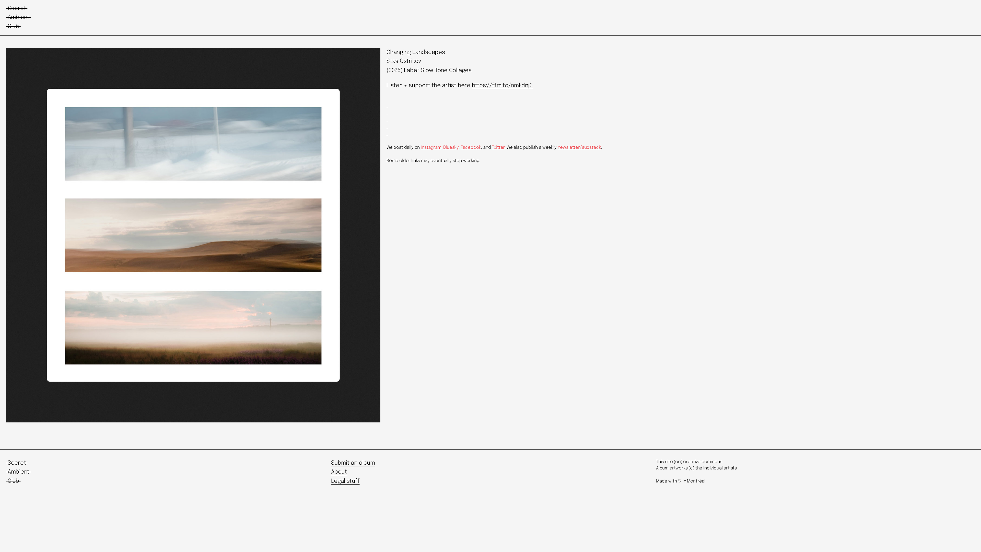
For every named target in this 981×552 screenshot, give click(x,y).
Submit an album (353, 463)
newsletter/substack (579, 147)
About (339, 472)
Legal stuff (345, 481)
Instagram (431, 147)
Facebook (471, 147)
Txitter (498, 147)
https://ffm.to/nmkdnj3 (502, 85)
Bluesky (451, 147)
